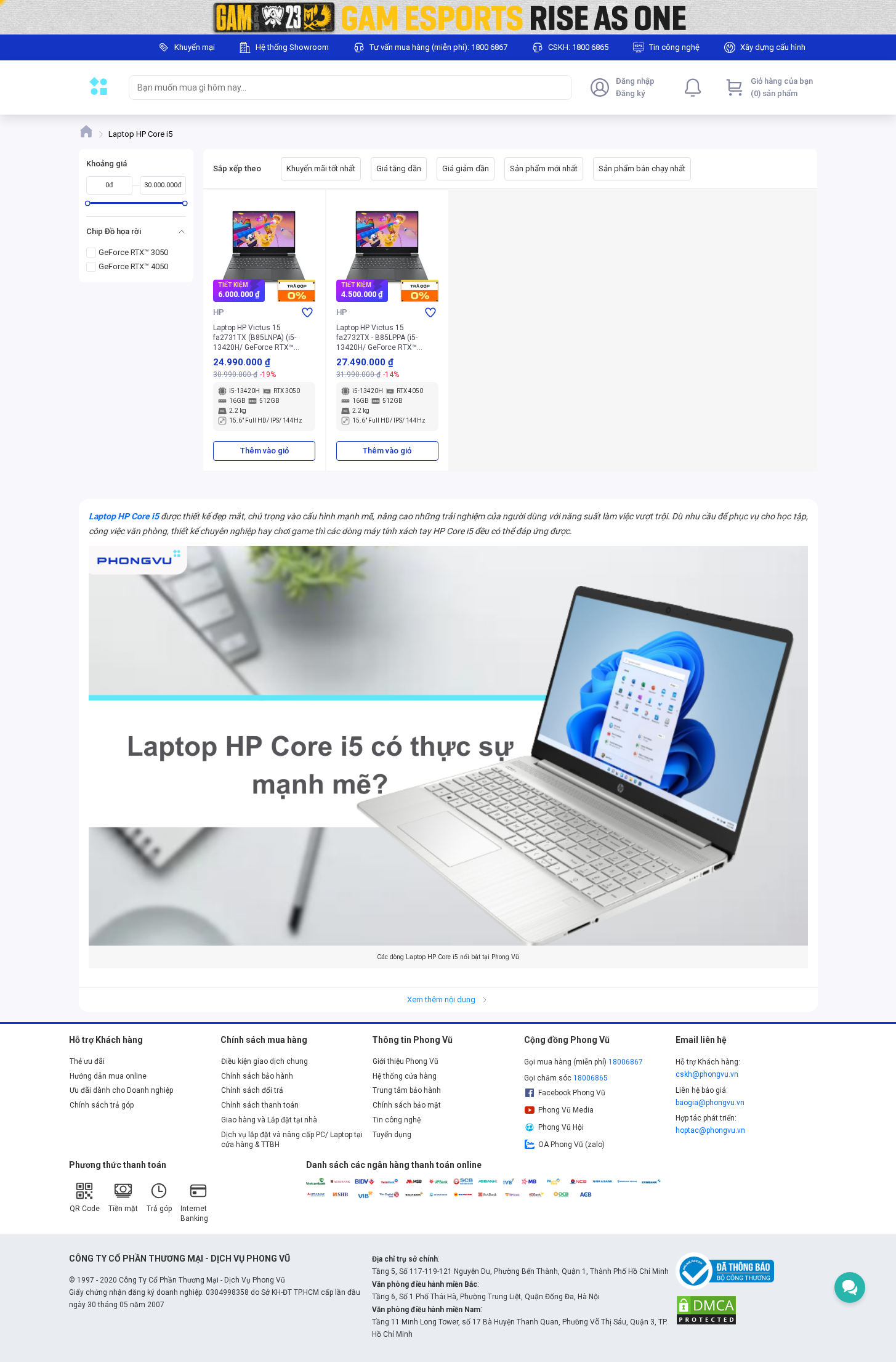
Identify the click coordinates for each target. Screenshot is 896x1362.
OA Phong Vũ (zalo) (571, 1144)
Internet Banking (194, 1213)
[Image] (448, 17)
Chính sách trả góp (102, 1105)
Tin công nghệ (397, 1120)
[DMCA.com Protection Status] (706, 1310)
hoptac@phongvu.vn (710, 1130)
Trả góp (159, 1208)
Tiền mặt (123, 1208)
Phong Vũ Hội (561, 1127)
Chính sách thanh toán (260, 1105)
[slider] (87, 203)
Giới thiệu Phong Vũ (405, 1061)
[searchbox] (339, 87)
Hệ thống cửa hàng (405, 1076)
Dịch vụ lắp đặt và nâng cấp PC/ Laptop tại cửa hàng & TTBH (292, 1139)
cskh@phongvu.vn (707, 1074)
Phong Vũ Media (566, 1110)
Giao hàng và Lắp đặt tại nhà (269, 1120)
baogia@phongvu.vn (710, 1102)
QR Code (85, 1208)
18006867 (625, 1062)
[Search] (560, 87)
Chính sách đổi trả (252, 1090)
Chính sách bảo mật (407, 1105)
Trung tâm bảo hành (407, 1090)
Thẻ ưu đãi (87, 1061)
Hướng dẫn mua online (108, 1076)
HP (218, 312)
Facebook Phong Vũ (571, 1092)
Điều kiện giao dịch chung (264, 1061)
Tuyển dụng (392, 1134)
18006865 (590, 1078)
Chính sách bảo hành (257, 1076)
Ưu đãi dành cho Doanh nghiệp (121, 1090)
